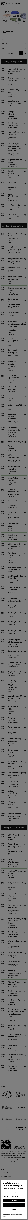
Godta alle (14, 1205)
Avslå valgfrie (14, 1200)
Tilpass (14, 1209)
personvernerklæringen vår (11, 1196)
